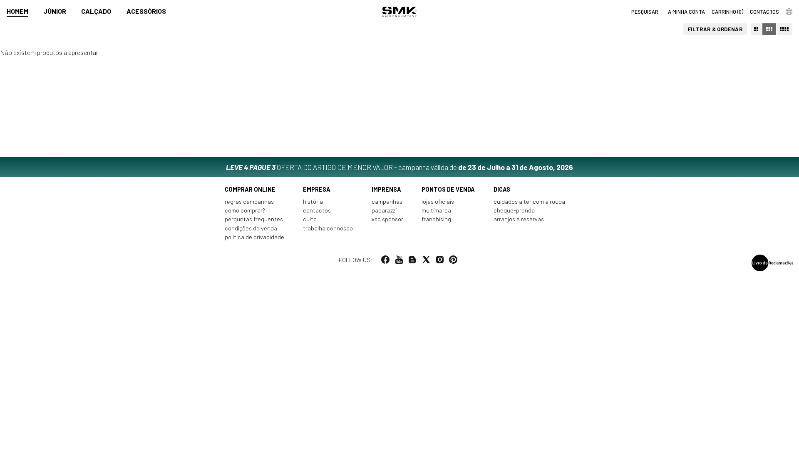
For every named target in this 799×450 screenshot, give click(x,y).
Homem (17, 11)
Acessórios (146, 11)
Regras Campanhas (249, 201)
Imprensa (386, 189)
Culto (310, 218)
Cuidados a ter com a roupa (529, 201)
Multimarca (436, 210)
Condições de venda (251, 228)
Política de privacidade (254, 236)
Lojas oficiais (438, 201)
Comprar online (250, 189)
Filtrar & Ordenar (715, 29)
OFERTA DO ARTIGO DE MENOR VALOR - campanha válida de (399, 167)
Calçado (96, 11)
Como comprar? (245, 210)
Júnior (54, 11)
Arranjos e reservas (519, 218)
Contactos (317, 210)
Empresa (316, 189)
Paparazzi (384, 210)
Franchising (436, 218)
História (313, 201)
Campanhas (387, 201)
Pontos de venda (448, 189)
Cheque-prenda (514, 210)
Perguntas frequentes (254, 218)
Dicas (502, 189)
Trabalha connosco (328, 228)
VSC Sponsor (387, 218)
